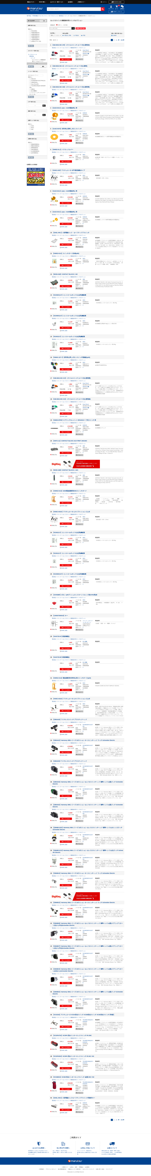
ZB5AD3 (85, 792)
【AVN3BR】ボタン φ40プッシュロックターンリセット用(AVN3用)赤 (75, 595)
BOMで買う (42, 2)
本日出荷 (34, 31)
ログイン (105, 2)
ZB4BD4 (85, 979)
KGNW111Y (85, 301)
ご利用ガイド (80, 2)
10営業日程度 (86, 199)
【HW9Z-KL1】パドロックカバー (62, 149)
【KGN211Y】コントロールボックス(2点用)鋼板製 (69, 532)
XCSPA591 (85, 1064)
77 (68, 410)
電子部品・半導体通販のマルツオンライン (37, 15)
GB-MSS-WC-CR (87, 51)
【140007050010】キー (60, 615)
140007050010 (86, 624)
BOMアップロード (117, 11)
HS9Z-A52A (86, 518)
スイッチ (67, 15)
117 (69, 389)
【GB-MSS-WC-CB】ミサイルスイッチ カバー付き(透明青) (71, 87)
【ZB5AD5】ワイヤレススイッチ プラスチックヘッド (70, 761)
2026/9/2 (85, 241)
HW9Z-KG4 (85, 684)
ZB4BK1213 (86, 861)
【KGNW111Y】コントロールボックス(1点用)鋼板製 (69, 295)
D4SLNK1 (85, 239)
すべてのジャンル (53, 15)
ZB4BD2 (85, 1002)
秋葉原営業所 (35, 144)
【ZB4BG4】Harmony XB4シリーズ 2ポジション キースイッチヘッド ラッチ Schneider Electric (84, 873)
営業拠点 (81, 1167)
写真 (84, 35)
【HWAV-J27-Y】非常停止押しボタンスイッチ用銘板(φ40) (71, 357)
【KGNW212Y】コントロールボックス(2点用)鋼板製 (69, 574)
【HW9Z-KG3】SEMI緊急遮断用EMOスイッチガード (70, 491)
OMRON (85, 113)
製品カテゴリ (30, 2)
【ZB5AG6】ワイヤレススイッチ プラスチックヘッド (70, 719)
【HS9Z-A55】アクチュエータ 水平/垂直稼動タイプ (68, 170)
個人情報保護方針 (62, 1169)
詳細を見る (54, 58)
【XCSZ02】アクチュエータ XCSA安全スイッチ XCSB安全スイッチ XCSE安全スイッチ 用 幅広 (83, 1014)
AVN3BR (85, 601)
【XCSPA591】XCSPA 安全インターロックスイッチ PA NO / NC (73, 1056)
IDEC (84, 154)
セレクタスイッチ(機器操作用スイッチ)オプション (74, 47)
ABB (84, 279)
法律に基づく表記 (100, 1169)
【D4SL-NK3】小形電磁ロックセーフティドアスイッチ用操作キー (74, 1098)
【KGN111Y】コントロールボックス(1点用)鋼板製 (69, 553)
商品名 (77, 35)
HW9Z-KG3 (85, 497)
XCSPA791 (85, 1043)
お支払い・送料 (73, 1167)
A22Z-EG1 (85, 197)
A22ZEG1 (85, 114)
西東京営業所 (35, 146)
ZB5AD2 (85, 815)
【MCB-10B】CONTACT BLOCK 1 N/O (65, 470)
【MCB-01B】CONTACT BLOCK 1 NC (65, 274)
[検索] (103, 9)
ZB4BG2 (85, 911)
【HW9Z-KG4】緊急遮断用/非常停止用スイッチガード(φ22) (72, 678)
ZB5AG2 (85, 748)
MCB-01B (85, 281)
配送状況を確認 (117, 2)
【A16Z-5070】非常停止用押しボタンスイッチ (67, 128)
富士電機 (85, 641)
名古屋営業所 (35, 151)
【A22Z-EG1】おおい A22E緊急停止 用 (64, 108)
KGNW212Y (86, 580)
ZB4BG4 (85, 881)
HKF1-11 (85, 447)
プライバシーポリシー (51, 1169)
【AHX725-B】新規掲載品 (61, 657)
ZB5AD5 (85, 769)
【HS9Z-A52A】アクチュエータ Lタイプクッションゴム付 (71, 511)
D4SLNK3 (85, 1104)
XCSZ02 (85, 1023)
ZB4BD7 (85, 956)
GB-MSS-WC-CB (87, 93)
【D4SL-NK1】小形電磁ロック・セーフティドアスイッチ (71, 232)
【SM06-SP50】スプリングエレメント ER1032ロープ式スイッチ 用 (74, 420)
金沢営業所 (34, 153)
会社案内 (70, 2)
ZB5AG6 (85, 728)
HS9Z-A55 (85, 177)
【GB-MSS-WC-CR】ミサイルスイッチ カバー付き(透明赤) (71, 45)
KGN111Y (85, 560)
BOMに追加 (64, 62)
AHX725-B (85, 664)
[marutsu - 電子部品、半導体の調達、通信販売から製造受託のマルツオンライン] (35, 9)
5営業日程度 (86, 644)
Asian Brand (86, 50)
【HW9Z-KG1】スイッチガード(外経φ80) (66, 253)
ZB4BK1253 (86, 838)
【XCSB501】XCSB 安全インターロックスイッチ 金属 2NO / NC (73, 1077)
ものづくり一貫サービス (56, 2)
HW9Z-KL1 (85, 156)
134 (69, 98)
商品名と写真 (67, 35)
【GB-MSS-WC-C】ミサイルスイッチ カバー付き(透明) (69, 66)
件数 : (51, 40)
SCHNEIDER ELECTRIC (38, 80)
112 (69, 77)
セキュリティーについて (88, 1169)
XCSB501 (85, 1085)
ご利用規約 (41, 1169)
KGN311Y (85, 343)
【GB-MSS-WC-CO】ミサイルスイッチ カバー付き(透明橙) (72, 378)
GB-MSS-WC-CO (87, 384)
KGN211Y (85, 539)
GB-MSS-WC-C (86, 72)
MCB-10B (85, 476)
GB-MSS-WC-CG (87, 406)
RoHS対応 (85, 138)
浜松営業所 (34, 149)
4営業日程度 (86, 178)
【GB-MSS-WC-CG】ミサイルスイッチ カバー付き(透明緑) (72, 399)
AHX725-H (85, 643)
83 (68, 56)
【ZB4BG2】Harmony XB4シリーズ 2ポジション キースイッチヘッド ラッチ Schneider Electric (84, 902)
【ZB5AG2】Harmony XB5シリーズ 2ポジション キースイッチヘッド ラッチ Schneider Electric (84, 740)
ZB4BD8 (85, 933)
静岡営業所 (34, 147)
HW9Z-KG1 (85, 260)
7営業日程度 (86, 116)
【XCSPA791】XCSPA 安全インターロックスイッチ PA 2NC (72, 1035)
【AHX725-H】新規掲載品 (61, 636)
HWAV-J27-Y (86, 364)
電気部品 (61, 15)
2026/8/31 (85, 137)
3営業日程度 (86, 158)
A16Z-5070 (85, 135)
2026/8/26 (85, 55)
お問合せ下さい (86, 220)
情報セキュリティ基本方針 (74, 1169)
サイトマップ (109, 1169)
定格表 (114, 35)
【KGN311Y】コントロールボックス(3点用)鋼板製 (69, 336)
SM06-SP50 (86, 426)
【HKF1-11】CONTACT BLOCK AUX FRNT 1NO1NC (70, 441)
